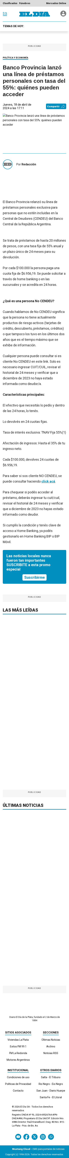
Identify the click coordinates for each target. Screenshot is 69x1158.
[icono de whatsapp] (51, 1137)
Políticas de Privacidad (18, 1083)
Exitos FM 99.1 (18, 1046)
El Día (23, 1106)
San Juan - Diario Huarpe (50, 1090)
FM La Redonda (18, 1053)
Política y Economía (15, 57)
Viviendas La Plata (18, 1039)
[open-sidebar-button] (5, 14)
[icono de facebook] (26, 1137)
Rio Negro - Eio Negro (51, 1083)
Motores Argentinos (18, 1059)
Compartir (53, 106)
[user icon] (63, 15)
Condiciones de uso (18, 1077)
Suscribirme (34, 577)
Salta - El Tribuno (51, 1077)
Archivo (50, 1046)
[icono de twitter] (34, 1137)
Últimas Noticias (51, 1039)
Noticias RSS (50, 1053)
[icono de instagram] (43, 1137)
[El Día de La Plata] (34, 14)
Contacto (18, 1090)
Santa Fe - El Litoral (51, 1097)
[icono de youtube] (18, 1137)
